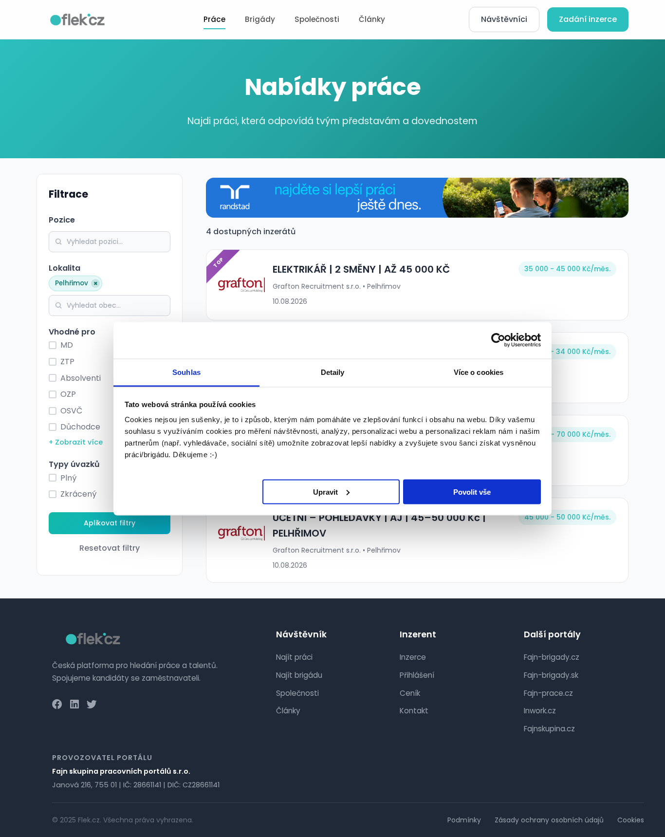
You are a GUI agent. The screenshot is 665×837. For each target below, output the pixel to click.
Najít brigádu (299, 675)
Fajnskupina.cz (549, 729)
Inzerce (413, 657)
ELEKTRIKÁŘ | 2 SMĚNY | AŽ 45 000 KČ (361, 269)
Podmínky (464, 820)
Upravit (325, 491)
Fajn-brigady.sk (551, 675)
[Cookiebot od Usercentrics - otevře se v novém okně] (498, 340)
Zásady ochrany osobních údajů (549, 820)
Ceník (410, 693)
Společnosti (317, 19)
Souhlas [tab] (186, 372)
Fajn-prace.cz (548, 693)
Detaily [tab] (333, 372)
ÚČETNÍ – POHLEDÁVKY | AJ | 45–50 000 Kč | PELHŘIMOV (379, 525)
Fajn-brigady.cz (551, 657)
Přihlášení (417, 675)
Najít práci (294, 657)
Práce (214, 19)
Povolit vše (472, 491)
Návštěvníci (504, 19)
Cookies (630, 820)
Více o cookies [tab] (478, 372)
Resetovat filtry (109, 548)
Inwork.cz (540, 711)
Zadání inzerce (588, 19)
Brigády (260, 19)
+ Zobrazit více (76, 442)
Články (372, 19)
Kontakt (414, 711)
